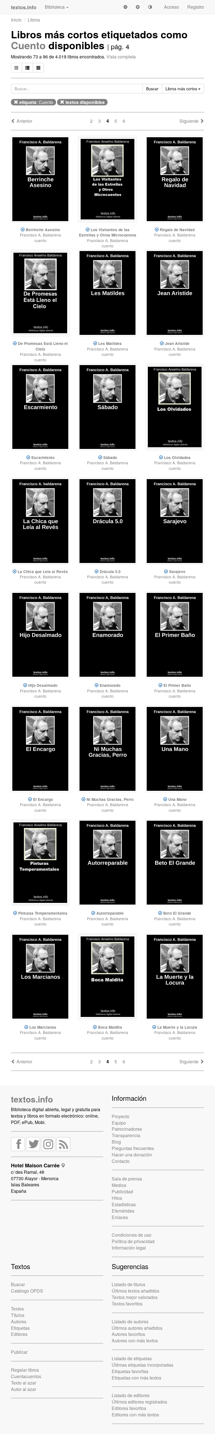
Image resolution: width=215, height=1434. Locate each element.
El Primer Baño (177, 685)
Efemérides (123, 1211)
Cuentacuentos (26, 1376)
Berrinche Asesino (43, 229)
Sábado (110, 457)
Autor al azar (23, 1389)
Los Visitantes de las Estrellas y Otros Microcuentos (107, 232)
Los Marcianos (42, 1027)
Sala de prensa (127, 1178)
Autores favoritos (128, 1334)
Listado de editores (130, 1395)
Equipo (119, 1123)
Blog (116, 1142)
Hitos (117, 1198)
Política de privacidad (133, 1241)
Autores (18, 1321)
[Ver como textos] (38, 67)
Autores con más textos (135, 1340)
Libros (34, 19)
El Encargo (43, 799)
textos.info (32, 1099)
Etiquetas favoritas (130, 1371)
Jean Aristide (177, 343)
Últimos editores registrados (139, 1401)
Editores (19, 1334)
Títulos (17, 1315)
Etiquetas (20, 1328)
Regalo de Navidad (177, 229)
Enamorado (110, 685)
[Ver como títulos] (27, 67)
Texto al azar (23, 1382)
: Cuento (36, 102)
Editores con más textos (135, 1414)
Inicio (16, 19)
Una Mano (177, 799)
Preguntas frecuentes (133, 1148)
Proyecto (120, 1116)
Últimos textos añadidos (135, 1291)
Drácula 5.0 (110, 571)
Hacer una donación (132, 1154)
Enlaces (120, 1217)
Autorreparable (110, 913)
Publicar (19, 1352)
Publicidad (122, 1191)
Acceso (171, 7)
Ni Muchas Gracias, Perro (110, 799)
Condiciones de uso (131, 1235)
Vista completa (121, 56)
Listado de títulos (128, 1284)
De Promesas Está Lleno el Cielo (43, 346)
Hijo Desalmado (42, 685)
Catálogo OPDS (27, 1291)
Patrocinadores (127, 1129)
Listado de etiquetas (132, 1358)
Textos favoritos (127, 1303)
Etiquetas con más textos (136, 1377)
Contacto (121, 1161)
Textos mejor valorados (135, 1297)
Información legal (129, 1247)
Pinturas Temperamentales (42, 913)
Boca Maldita (110, 1027)
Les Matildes (110, 343)
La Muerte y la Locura (177, 1027)
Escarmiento (43, 457)
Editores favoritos (129, 1408)
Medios (119, 1185)
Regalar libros (25, 1370)
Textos (17, 1308)
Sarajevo (177, 571)
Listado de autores (130, 1321)
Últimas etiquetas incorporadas (142, 1365)
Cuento (28, 45)
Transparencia (126, 1135)
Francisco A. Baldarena (40, 235)
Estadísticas (124, 1204)
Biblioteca (55, 7)
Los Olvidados (177, 457)
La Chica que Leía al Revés (43, 571)
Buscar (18, 1284)
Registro (195, 7)
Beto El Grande (177, 913)
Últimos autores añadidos (137, 1328)
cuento (40, 240)
